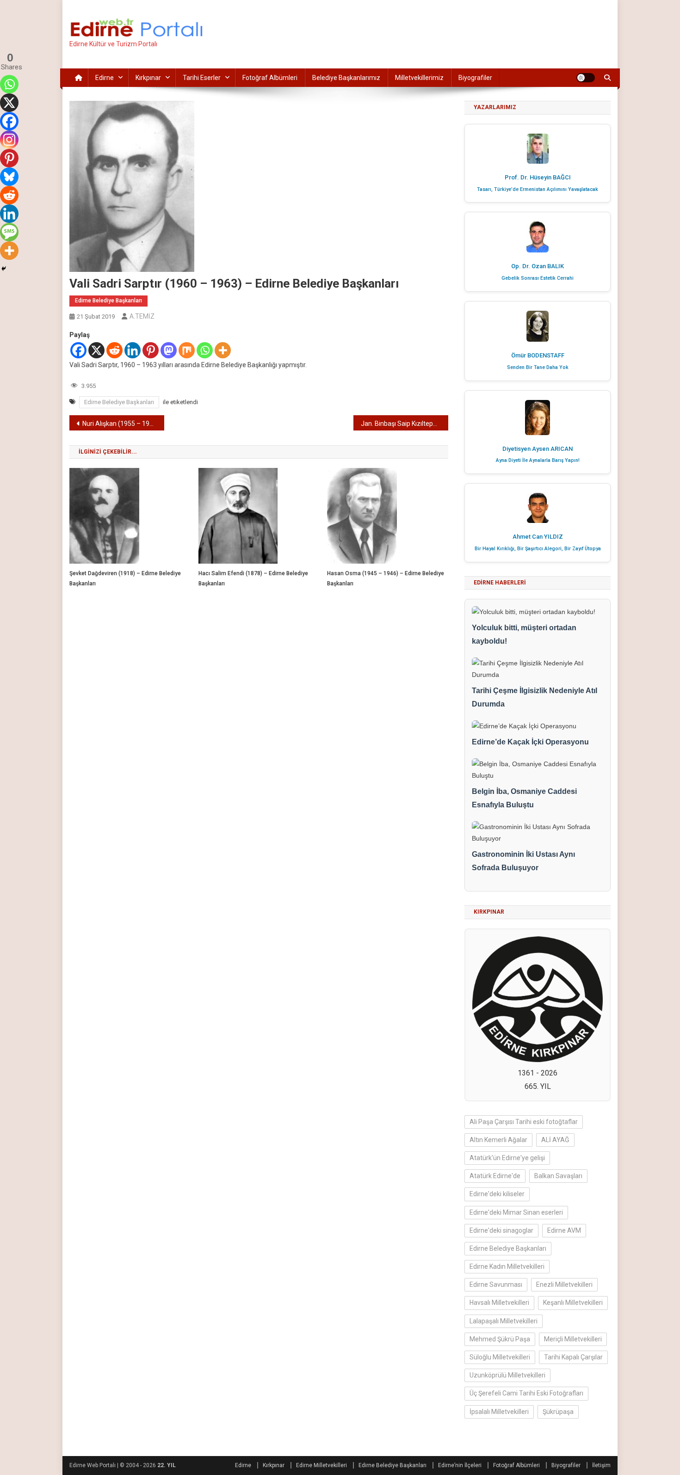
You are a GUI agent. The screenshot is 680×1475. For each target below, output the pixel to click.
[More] (223, 350)
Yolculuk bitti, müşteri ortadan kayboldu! (524, 634)
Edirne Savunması (496, 1284)
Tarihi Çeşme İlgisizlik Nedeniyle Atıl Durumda (534, 697)
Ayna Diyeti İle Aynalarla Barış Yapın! (538, 460)
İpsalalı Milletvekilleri (499, 1411)
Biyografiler (475, 77)
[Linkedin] (132, 350)
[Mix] (187, 350)
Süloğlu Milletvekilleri (500, 1357)
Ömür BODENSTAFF (537, 355)
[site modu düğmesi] (585, 77)
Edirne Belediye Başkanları (108, 300)
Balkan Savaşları (558, 1176)
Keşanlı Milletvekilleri (573, 1302)
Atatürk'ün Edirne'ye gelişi (507, 1158)
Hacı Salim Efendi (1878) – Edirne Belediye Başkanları (253, 578)
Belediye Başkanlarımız (346, 77)
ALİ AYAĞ (555, 1139)
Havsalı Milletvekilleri (499, 1302)
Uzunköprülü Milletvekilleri (507, 1375)
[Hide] (3, 268)
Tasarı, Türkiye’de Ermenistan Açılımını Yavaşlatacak (537, 189)
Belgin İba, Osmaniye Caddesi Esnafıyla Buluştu (524, 798)
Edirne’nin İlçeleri (460, 1465)
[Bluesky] (9, 176)
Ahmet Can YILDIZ (538, 536)
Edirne (104, 77)
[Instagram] (9, 139)
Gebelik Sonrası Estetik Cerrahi (537, 278)
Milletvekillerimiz (419, 77)
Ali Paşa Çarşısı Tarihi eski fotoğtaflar (524, 1121)
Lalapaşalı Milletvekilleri (504, 1321)
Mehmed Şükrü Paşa (500, 1339)
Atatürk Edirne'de (495, 1176)
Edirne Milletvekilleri (321, 1465)
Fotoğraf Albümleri (269, 77)
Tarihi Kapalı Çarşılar (573, 1357)
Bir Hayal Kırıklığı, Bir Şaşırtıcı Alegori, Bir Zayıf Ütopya (538, 549)
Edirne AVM (564, 1230)
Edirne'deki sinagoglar (501, 1230)
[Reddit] (114, 350)
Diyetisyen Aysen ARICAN (537, 448)
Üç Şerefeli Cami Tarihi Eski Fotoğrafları (526, 1393)
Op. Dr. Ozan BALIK (537, 266)
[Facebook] (78, 350)
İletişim (601, 1465)
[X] (96, 350)
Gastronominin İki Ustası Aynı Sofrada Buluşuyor (523, 861)
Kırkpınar (148, 77)
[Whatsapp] (205, 350)
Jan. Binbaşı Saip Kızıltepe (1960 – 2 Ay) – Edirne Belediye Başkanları (404, 423)
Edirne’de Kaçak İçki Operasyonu (530, 742)
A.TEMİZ (142, 316)
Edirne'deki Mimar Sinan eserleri (516, 1212)
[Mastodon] (169, 350)
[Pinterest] (150, 350)
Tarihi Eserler (202, 77)
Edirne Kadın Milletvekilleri (507, 1266)
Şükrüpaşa (558, 1411)
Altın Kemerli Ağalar (498, 1139)
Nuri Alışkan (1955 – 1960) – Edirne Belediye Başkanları (123, 423)
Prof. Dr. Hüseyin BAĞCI (538, 177)
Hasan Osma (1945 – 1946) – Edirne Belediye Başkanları (385, 578)
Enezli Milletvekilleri (564, 1284)
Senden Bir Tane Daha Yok (538, 367)
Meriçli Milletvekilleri (573, 1339)
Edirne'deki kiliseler (497, 1194)
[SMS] (9, 232)
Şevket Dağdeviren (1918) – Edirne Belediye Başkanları (125, 578)
